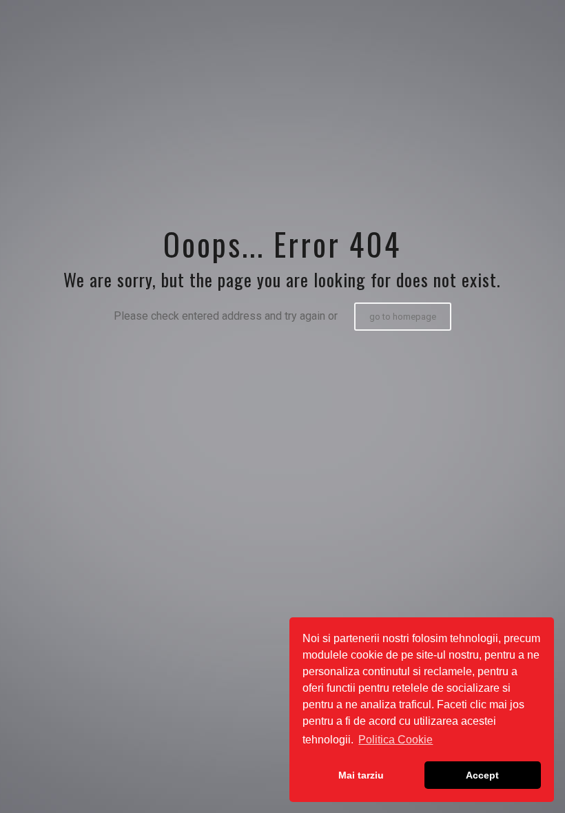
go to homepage (402, 316)
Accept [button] (482, 775)
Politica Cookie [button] (395, 739)
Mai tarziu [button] (361, 775)
